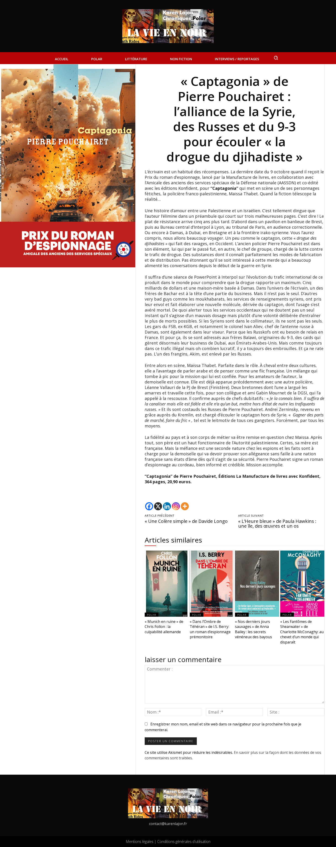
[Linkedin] (167, 506)
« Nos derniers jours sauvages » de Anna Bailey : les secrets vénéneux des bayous (253, 629)
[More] (185, 506)
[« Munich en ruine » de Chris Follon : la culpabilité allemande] (167, 584)
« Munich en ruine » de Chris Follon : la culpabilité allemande (164, 626)
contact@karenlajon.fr (168, 823)
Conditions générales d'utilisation (184, 841)
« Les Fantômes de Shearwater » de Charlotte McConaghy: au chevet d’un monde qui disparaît (302, 632)
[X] (158, 506)
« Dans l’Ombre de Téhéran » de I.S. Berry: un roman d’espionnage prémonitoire (210, 629)
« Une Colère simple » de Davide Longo (186, 521)
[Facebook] (149, 506)
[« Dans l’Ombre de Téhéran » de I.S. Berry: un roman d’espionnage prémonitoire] (212, 584)
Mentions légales (139, 841)
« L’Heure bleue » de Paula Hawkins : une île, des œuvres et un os (277, 523)
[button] (275, 57)
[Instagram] (176, 506)
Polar (151, 614)
